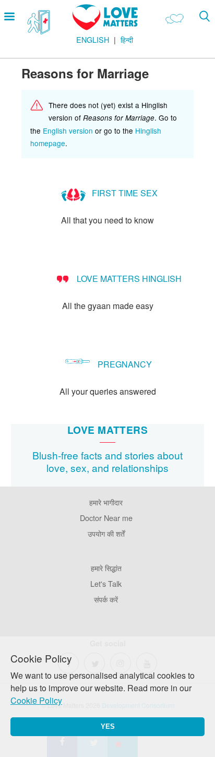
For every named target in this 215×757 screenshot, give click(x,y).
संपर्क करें (106, 599)
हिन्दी (127, 39)
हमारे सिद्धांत (106, 567)
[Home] (105, 27)
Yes (108, 726)
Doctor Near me (106, 517)
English (92, 39)
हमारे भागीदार (106, 501)
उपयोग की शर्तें (106, 533)
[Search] (204, 16)
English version (68, 130)
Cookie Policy (36, 700)
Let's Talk (106, 583)
